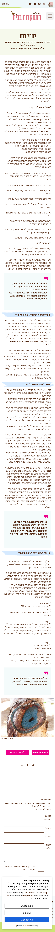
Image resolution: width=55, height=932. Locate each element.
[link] (44, 4)
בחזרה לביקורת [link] (40, 752)
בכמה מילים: (48, 846)
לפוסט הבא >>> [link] (17, 752)
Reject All (27, 912)
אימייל (48, 828)
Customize (27, 905)
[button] (50, 16)
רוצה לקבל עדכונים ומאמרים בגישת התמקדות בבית (20, 868)
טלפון (48, 836)
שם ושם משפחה (47, 819)
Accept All (27, 919)
